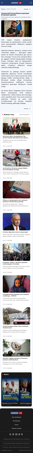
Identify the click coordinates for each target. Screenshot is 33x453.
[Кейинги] (30, 374)
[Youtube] (16, 434)
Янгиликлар (16, 421)
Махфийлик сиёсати (6, 450)
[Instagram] (13, 434)
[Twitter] (22, 434)
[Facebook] (11, 434)
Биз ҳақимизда (16, 417)
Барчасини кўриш (24, 114)
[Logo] (16, 2)
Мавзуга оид (9, 114)
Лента (6, 374)
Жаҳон (3, 9)
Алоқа (16, 424)
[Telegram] (19, 434)
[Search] (31, 3)
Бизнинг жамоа (16, 428)
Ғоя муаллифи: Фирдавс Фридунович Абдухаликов (16, 443)
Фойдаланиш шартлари (25, 450)
